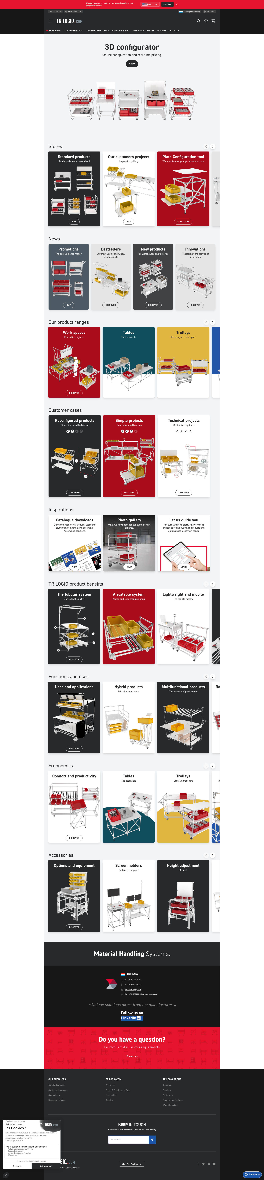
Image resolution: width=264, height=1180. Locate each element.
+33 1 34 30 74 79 (133, 979)
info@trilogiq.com (133, 989)
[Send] (152, 1140)
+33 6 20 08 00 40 (133, 984)
